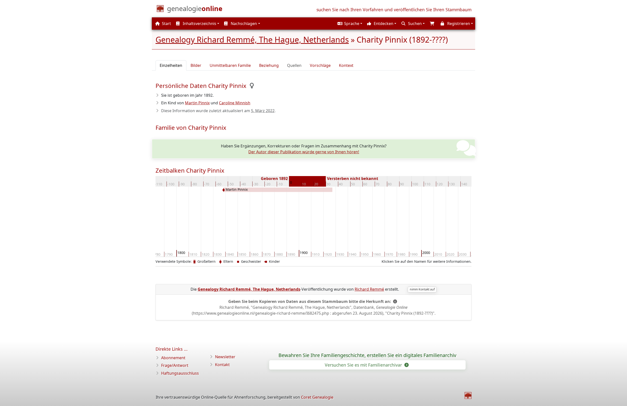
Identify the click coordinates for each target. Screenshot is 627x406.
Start (166, 23)
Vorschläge (320, 65)
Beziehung (269, 65)
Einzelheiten (171, 65)
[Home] (468, 395)
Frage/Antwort (174, 365)
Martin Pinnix (197, 103)
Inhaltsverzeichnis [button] (199, 23)
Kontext (346, 65)
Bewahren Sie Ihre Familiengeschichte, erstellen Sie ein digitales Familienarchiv (367, 355)
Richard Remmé (369, 289)
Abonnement (173, 357)
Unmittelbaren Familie (230, 65)
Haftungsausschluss (180, 373)
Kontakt (222, 364)
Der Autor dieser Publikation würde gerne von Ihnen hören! (303, 152)
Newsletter (225, 356)
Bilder (196, 65)
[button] (349, 23)
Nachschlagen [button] (243, 23)
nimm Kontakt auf (422, 289)
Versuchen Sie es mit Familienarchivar (364, 365)
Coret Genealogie (317, 397)
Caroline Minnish (234, 103)
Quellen (294, 65)
